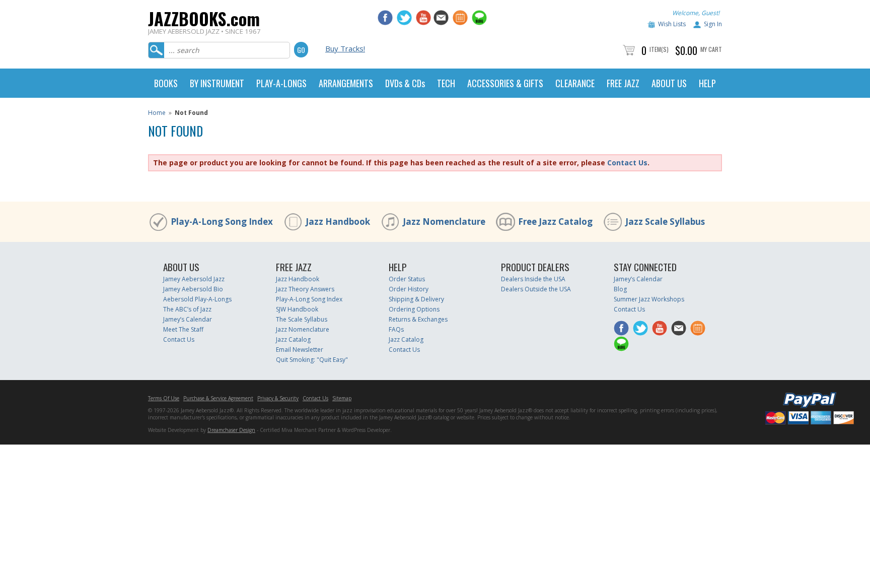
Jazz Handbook (338, 221)
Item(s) (659, 49)
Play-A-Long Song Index (222, 221)
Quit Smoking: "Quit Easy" (312, 359)
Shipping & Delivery (416, 299)
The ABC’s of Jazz (187, 309)
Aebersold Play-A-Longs (197, 299)
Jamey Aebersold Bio (193, 289)
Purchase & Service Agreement (218, 398)
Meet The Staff (183, 329)
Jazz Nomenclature (444, 221)
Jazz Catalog (293, 339)
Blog (620, 289)
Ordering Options (414, 309)
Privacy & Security (278, 398)
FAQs (396, 329)
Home (157, 112)
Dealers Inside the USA (533, 279)
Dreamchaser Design (231, 429)
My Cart (711, 49)
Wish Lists (672, 24)
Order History (408, 289)
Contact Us (627, 162)
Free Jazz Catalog (555, 221)
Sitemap (341, 398)
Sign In (713, 24)
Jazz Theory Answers (305, 289)
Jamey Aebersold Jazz (194, 279)
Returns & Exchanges (418, 319)
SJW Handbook (297, 309)
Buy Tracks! (345, 48)
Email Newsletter (299, 349)
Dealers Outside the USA (536, 289)
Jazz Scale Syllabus (665, 221)
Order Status (407, 279)
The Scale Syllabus (301, 319)
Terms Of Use (163, 398)
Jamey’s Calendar (187, 319)
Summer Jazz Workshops (649, 299)
